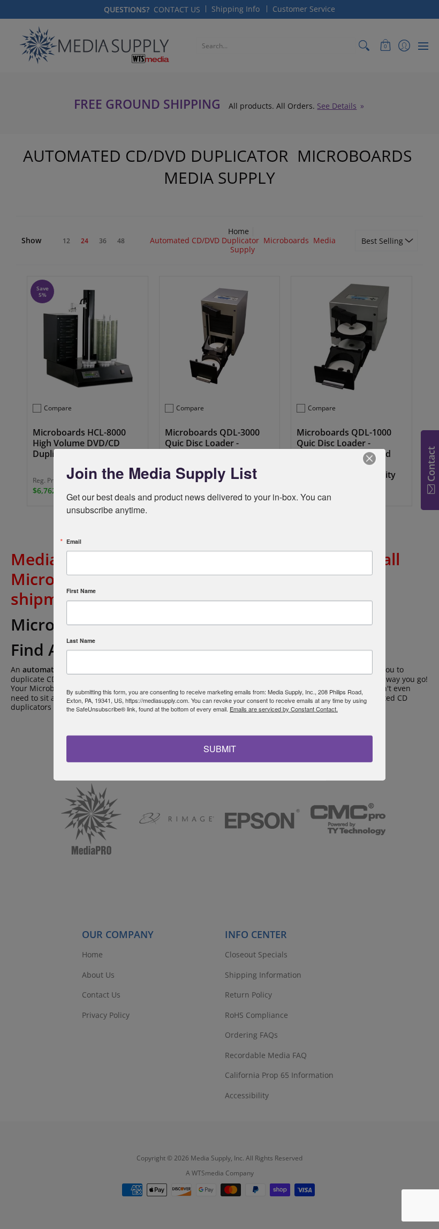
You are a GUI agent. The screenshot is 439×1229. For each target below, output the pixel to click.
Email (73, 541)
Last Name (80, 640)
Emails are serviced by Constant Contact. (284, 709)
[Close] (375, 458)
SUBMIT (219, 748)
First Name (81, 591)
